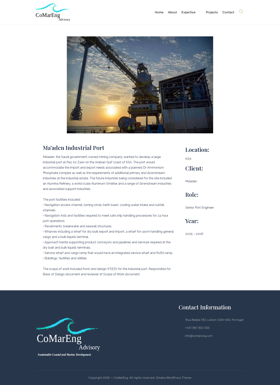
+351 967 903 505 (197, 328)
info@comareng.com (199, 336)
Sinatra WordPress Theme (173, 377)
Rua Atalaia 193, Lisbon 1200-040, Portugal (214, 320)
